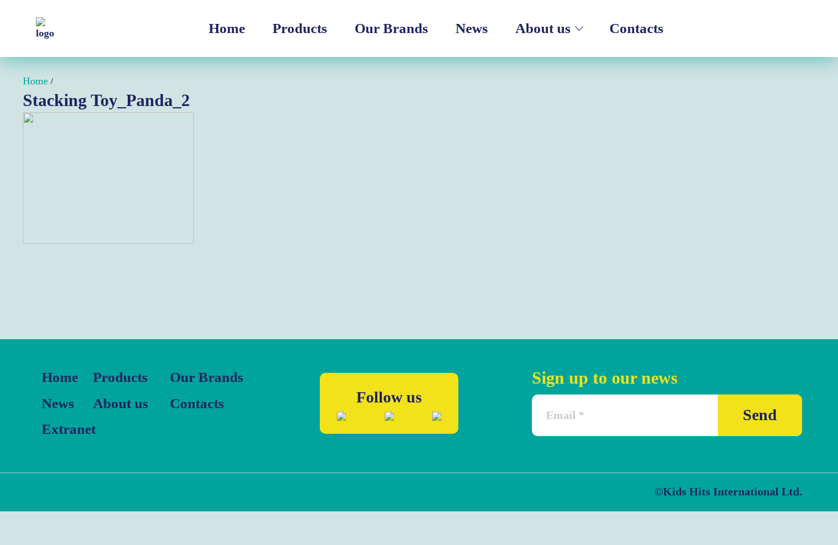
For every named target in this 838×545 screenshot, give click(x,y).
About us (543, 28)
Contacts (636, 28)
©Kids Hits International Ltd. (728, 491)
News (471, 28)
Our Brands (391, 28)
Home (227, 28)
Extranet (64, 429)
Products (299, 28)
